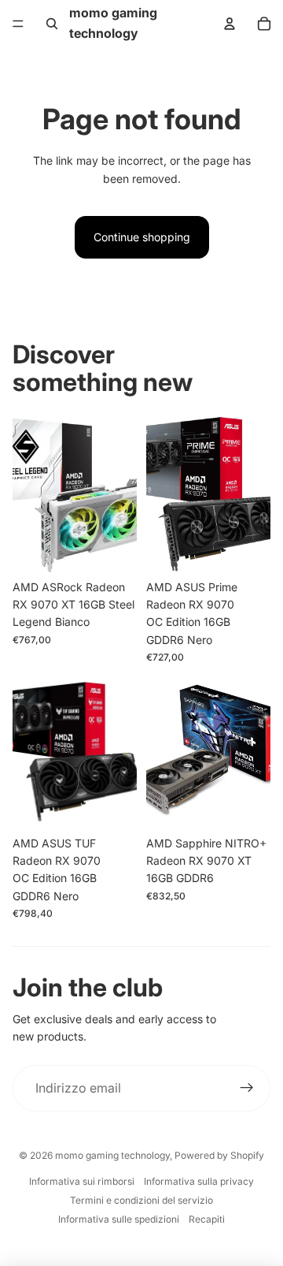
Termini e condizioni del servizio (141, 1200)
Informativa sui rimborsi (81, 1181)
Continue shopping (142, 237)
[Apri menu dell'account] (229, 23)
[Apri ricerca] (52, 23)
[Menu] (18, 24)
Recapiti (207, 1219)
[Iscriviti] (246, 1088)
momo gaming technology (112, 1155)
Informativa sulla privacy (199, 1181)
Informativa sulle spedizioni (118, 1219)
